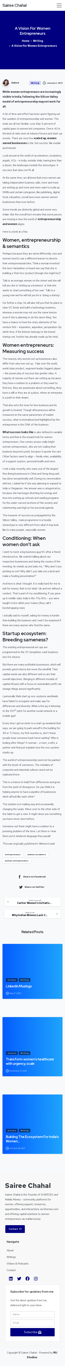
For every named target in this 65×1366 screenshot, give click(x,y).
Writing (38, 41)
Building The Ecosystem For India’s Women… (32, 1139)
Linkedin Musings (19, 986)
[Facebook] (27, 1278)
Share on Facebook (34, 876)
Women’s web (47, 843)
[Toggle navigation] (59, 5)
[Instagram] (36, 1278)
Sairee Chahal (14, 5)
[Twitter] (19, 1278)
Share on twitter (34, 886)
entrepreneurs (12, 854)
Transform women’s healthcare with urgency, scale (30, 1061)
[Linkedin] (11, 1278)
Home (25, 41)
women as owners (37, 854)
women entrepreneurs (16, 860)
